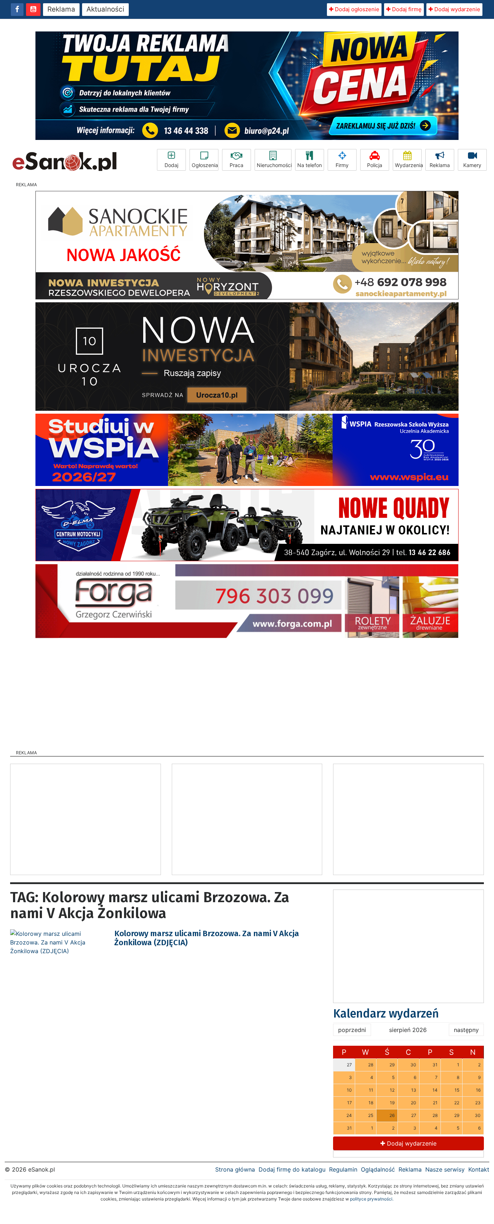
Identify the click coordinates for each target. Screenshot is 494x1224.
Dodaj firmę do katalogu (292, 1169)
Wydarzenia (408, 165)
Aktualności (105, 9)
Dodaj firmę (406, 9)
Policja (374, 165)
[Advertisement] (247, 691)
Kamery (472, 165)
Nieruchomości (274, 165)
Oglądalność (378, 1169)
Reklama (61, 9)
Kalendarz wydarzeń (386, 1013)
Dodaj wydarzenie (456, 9)
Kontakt (478, 1169)
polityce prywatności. (371, 1199)
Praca (236, 165)
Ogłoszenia (205, 165)
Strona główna (235, 1169)
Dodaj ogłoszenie (356, 9)
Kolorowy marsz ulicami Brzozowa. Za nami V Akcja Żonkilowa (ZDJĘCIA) (206, 938)
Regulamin (343, 1169)
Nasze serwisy (445, 1169)
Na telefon (309, 165)
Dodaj (171, 165)
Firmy (342, 165)
